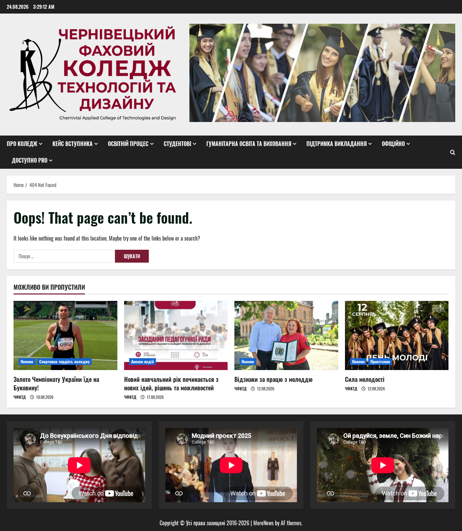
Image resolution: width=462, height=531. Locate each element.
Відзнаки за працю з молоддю (273, 379)
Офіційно (393, 144)
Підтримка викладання (336, 144)
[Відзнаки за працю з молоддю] (286, 335)
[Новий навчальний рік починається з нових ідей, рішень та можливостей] (176, 335)
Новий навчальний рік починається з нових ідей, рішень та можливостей (171, 383)
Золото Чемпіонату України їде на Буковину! (56, 383)
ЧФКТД (20, 397)
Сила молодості (365, 379)
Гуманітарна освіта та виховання (248, 144)
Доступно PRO (29, 160)
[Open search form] (452, 152)
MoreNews (263, 523)
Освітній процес (128, 144)
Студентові (177, 144)
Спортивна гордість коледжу (64, 361)
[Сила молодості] (397, 335)
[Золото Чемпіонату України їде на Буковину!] (65, 335)
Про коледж (22, 144)
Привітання (380, 361)
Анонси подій (142, 361)
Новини (27, 361)
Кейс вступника (72, 144)
